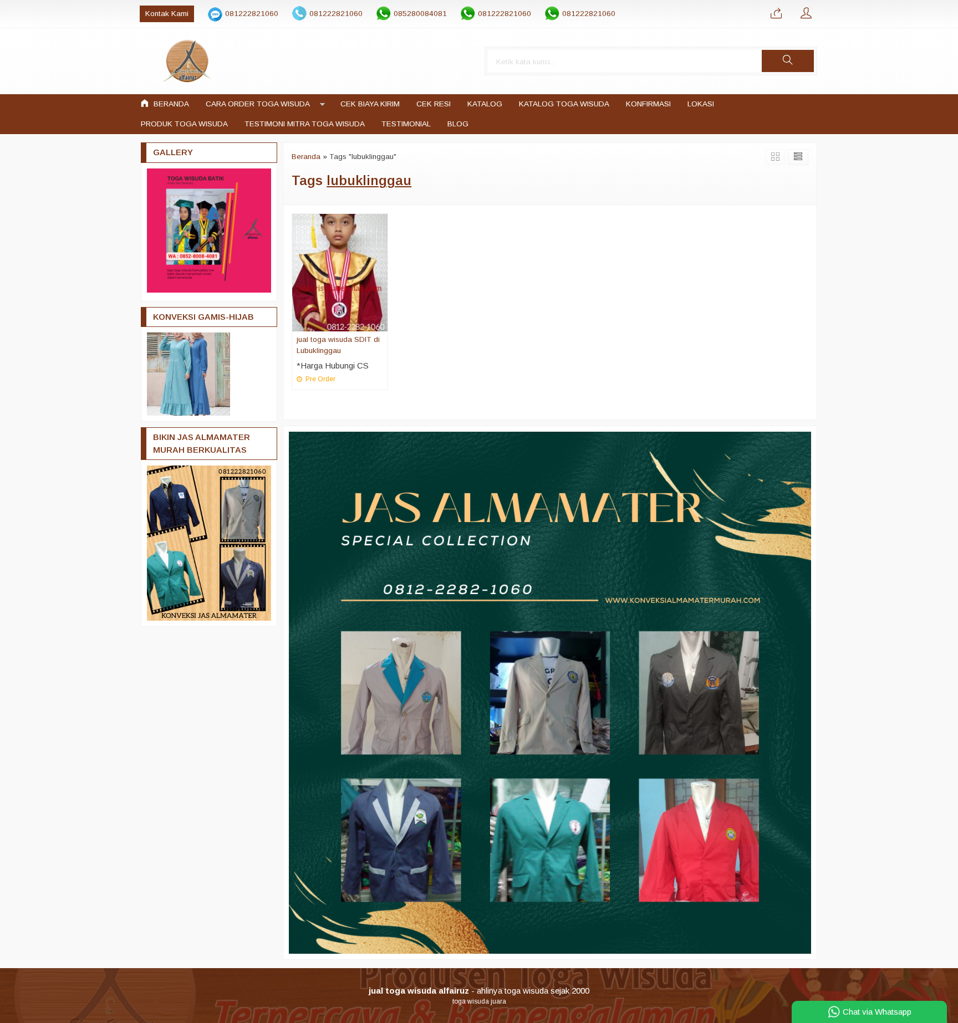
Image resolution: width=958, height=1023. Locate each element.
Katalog (484, 104)
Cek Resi (433, 104)
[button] (788, 61)
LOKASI (700, 104)
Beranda (170, 104)
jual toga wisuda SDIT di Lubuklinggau (338, 345)
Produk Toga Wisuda (184, 124)
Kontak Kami (166, 13)
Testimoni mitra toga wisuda (304, 124)
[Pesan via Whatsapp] (776, 14)
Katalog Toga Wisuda (564, 104)
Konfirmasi (648, 104)
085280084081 (420, 13)
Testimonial (406, 124)
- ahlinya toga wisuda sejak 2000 (479, 990)
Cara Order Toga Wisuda (258, 104)
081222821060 (251, 13)
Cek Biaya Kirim (370, 104)
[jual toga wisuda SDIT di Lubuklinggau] (340, 272)
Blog (457, 124)
